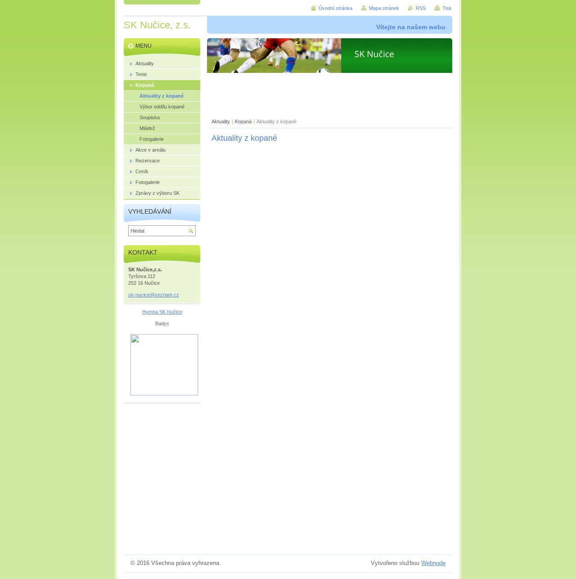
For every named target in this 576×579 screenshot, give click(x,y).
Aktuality (221, 121)
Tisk (447, 8)
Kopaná (243, 121)
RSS (421, 8)
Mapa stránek (384, 8)
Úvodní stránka (335, 8)
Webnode (433, 563)
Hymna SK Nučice (162, 311)
